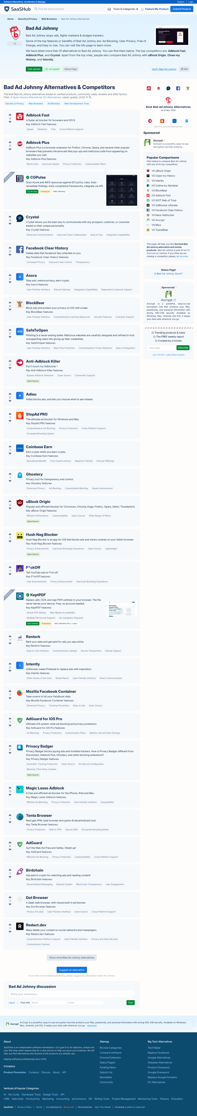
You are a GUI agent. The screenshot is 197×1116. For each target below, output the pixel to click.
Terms (39, 1107)
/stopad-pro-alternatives (20, 410)
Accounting (62, 1098)
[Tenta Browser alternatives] (20, 816)
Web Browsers (35, 103)
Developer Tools (31, 1094)
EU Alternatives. (52, 97)
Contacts (34, 1072)
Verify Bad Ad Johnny (164, 69)
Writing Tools (101, 1098)
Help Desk (18, 1098)
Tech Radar (154, 1047)
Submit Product (182, 8)
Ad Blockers (54, 103)
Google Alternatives (159, 1057)
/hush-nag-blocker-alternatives (24, 530)
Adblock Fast (176, 50)
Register (181, 2)
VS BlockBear (159, 190)
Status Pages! (107, 1062)
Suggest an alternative (71, 969)
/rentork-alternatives (18, 633)
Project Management (124, 1098)
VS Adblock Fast (161, 195)
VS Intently (157, 180)
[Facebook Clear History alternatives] (20, 249)
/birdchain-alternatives (19, 866)
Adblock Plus (34, 55)
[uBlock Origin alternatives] (20, 503)
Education (177, 1098)
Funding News (108, 1067)
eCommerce (79, 1098)
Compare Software (110, 1052)
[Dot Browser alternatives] (20, 899)
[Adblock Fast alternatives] (20, 116)
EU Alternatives (156, 1082)
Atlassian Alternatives (160, 1062)
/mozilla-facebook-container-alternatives (30, 687)
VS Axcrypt (158, 220)
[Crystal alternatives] (20, 218)
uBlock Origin (157, 55)
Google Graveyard (158, 1072)
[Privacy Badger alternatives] (20, 747)
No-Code (13, 1094)
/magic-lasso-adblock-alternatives (26, 784)
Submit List (106, 1072)
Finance (164, 1098)
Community (106, 1082)
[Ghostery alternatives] (20, 475)
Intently (48, 59)
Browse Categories (111, 1047)
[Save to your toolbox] (14, 43)
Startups (42, 2)
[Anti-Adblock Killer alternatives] (20, 362)
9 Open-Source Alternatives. (27, 97)
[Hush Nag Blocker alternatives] (20, 536)
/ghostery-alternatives (19, 470)
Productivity (33, 1098)
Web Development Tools (76, 103)
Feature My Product (157, 8)
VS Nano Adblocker (162, 215)
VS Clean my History (163, 175)
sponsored (91, 1025)
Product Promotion (15, 1072)
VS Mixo (156, 224)
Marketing (48, 1098)
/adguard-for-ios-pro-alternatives (25, 715)
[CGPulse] (20, 178)
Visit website (34, 69)
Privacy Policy (24, 1107)
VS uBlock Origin (161, 170)
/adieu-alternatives (17, 390)
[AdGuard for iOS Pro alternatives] (20, 720)
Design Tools (50, 1094)
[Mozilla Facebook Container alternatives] (20, 692)
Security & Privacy (14, 103)
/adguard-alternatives (18, 839)
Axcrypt (167, 300)
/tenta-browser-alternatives (22, 811)
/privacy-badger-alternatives (22, 742)
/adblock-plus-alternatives (21, 138)
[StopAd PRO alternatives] (20, 415)
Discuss (45, 1072)
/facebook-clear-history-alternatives (27, 244)
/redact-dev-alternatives (20, 921)
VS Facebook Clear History (167, 210)
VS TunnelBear (159, 229)
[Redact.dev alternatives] (20, 926)
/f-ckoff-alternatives (18, 563)
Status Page (70, 69)
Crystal (55, 55)
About (56, 1072)
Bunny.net (69, 1107)
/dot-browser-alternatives (21, 894)
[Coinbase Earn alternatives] (20, 448)
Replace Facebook (158, 1052)
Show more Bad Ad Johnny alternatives (71, 957)
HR (90, 1098)
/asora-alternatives (17, 271)
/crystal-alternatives (17, 213)
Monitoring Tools (147, 1098)
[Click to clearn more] (98, 1024)
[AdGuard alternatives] (20, 844)
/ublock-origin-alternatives (21, 498)
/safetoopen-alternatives (20, 326)
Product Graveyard (159, 1067)
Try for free (32, 191)
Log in (12, 1002)
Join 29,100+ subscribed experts (168, 354)
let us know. (182, 256)
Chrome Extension (110, 1057)
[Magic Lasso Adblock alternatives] (20, 789)
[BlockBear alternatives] (20, 304)
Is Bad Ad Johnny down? (168, 273)
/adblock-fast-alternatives (21, 111)
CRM (6, 1098)
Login (191, 2)
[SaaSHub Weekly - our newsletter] (109, 9)
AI (5, 1094)
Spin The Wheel (103, 1107)
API (64, 1072)
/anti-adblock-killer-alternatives (24, 357)
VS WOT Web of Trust (163, 200)
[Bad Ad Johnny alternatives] (14, 32)
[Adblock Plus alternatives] (20, 144)
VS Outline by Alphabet (164, 185)
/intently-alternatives (18, 660)
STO (19, 331)
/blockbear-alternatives (19, 299)
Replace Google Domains (162, 1077)
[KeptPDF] (20, 596)
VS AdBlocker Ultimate (164, 205)
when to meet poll (136, 1107)
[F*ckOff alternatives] (20, 568)
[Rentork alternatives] (20, 638)
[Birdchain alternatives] (20, 871)
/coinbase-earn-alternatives (22, 443)
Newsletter (106, 1077)
